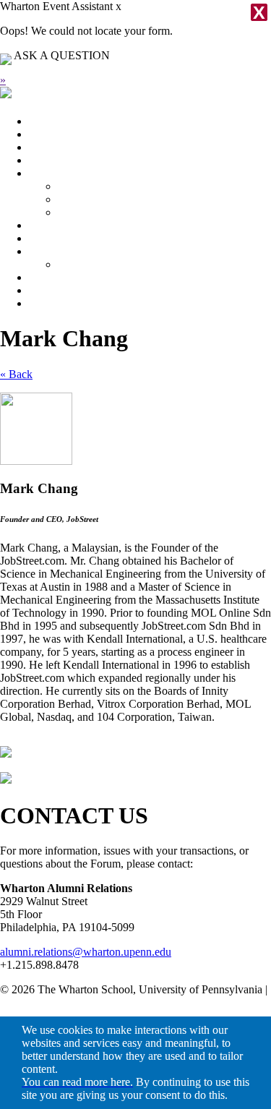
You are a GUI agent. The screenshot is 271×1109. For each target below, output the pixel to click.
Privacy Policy (33, 1002)
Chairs (72, 199)
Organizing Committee (110, 212)
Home (43, 121)
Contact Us (54, 303)
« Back (16, 374)
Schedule (50, 134)
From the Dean (92, 186)
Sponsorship (57, 251)
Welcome (50, 173)
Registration (56, 277)
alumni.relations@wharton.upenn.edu (85, 952)
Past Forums (57, 290)
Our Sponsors (89, 264)
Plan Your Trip (62, 160)
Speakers (49, 147)
